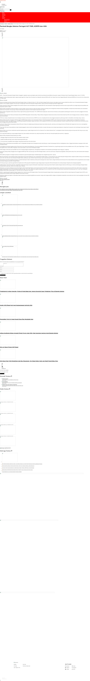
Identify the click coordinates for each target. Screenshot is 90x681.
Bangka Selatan (2, 31)
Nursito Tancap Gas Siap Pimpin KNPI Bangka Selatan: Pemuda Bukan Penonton (14, 435)
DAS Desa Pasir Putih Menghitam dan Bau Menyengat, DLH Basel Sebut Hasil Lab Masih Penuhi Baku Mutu (20, 256)
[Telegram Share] (2, 35)
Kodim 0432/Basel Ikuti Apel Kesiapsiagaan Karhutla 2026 (16, 305)
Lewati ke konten (3, 0)
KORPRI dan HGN (7, 179)
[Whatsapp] (2, 36)
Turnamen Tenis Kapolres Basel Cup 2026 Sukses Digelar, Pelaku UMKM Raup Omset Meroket (18, 467)
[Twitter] (2, 183)
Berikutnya (4, 368)
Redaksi (15, 664)
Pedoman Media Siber (26, 665)
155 (2, 367)
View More (2, 373)
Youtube (67, 669)
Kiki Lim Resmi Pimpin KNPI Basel (7, 246)
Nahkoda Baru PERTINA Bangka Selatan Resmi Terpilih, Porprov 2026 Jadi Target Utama (17, 469)
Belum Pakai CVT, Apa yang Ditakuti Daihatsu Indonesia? (12, 382)
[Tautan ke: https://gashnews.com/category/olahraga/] (11, 451)
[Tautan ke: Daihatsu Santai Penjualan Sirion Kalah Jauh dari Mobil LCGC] (9, 384)
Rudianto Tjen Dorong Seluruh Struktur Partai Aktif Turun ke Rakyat (11, 423)
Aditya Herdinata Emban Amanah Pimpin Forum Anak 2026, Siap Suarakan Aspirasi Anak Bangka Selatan (20, 235)
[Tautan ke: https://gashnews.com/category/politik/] (9, 389)
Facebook (67, 666)
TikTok (74, 669)
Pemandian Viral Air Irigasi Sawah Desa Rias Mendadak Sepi (12, 225)
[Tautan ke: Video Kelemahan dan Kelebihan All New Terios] (4, 378)
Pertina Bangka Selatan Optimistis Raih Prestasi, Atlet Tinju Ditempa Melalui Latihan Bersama (18, 465)
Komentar (1, 266)
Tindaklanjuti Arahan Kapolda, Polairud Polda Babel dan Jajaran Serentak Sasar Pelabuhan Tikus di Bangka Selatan (22, 204)
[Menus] (0, 1)
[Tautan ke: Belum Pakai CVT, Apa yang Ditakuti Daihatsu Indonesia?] (5, 381)
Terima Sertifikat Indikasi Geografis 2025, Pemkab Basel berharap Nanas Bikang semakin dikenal (19, 189)
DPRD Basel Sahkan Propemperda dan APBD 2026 (11, 190)
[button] (10, 9)
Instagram (74, 667)
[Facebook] (2, 182)
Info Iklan (15, 665)
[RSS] (2, 184)
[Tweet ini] (2, 34)
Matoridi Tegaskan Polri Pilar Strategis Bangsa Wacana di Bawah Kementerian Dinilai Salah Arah (16, 446)
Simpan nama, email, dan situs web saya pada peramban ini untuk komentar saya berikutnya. (17, 273)
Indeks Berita (4, 678)
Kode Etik (24, 664)
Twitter (74, 666)
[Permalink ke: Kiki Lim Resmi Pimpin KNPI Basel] (10, 245)
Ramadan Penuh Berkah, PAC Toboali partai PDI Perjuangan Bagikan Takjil (13, 412)
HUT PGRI (1, 179)
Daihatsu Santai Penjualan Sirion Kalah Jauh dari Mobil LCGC (12, 385)
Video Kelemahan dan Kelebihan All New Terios (10, 379)
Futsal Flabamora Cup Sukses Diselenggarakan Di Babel (12, 471)
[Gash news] (2, 6)
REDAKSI (3, 677)
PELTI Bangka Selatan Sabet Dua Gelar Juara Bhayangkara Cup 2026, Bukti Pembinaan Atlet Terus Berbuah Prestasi (22, 463)
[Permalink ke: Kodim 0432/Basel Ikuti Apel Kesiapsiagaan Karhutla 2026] (8, 302)
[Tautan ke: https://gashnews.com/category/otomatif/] (11, 376)
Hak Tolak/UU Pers (17, 667)
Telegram (67, 667)
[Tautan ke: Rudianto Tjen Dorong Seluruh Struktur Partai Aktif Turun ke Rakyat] (8, 422)
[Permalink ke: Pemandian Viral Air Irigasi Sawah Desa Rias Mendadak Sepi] (10, 224)
